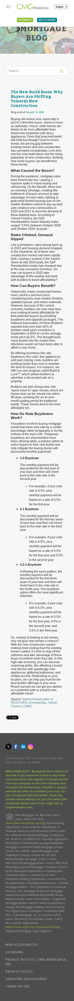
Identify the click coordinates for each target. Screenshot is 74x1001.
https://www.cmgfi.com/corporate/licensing (32, 927)
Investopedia (37, 702)
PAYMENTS (25, 20)
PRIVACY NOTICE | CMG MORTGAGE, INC (36, 961)
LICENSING (14, 952)
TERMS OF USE (18, 986)
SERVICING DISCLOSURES (26, 979)
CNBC (27, 706)
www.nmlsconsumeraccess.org (25, 823)
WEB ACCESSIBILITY (22, 945)
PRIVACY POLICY (19, 971)
